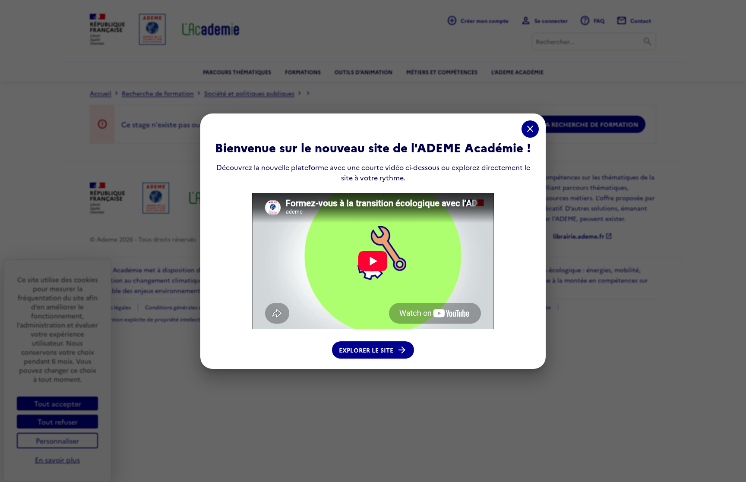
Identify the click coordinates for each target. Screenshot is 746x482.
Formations (303, 72)
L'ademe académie (517, 72)
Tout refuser (58, 421)
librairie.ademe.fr (582, 236)
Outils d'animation (363, 72)
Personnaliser (57, 440)
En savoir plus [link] (57, 459)
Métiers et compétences (441, 72)
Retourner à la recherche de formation (568, 124)
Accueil (100, 93)
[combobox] (594, 41)
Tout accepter (57, 403)
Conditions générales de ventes (183, 307)
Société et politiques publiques (249, 93)
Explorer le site (373, 350)
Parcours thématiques (237, 72)
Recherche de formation (158, 93)
